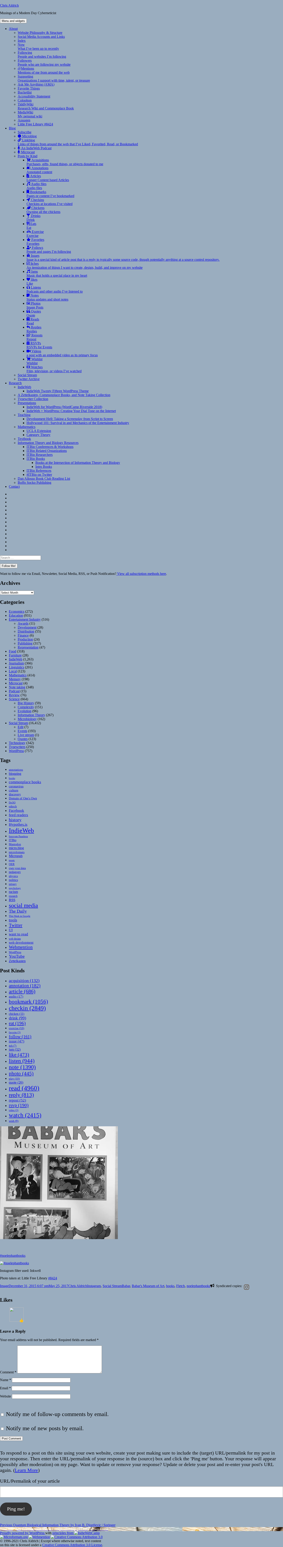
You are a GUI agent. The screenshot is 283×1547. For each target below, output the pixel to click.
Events (22, 731)
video (13, 1110)
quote (16, 1082)
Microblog (29, 136)
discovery (15, 794)
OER (12, 864)
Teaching (24, 415)
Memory (15, 679)
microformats (17, 852)
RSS (12, 900)
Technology (17, 743)
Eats (31, 226)
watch (25, 1115)
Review (14, 695)
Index (22, 40)
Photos (35, 305)
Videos (62, 353)
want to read (18, 934)
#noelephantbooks (12, 1255)
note (22, 1067)
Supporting (54, 78)
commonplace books (25, 782)
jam (15, 1050)
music (12, 860)
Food (12, 651)
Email (5, 1388)
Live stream (26, 735)
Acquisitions (65, 162)
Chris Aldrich (9, 5)
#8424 (52, 1278)
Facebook (16, 810)
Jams (57, 273)
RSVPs (39, 345)
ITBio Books (36, 459)
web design (15, 938)
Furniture (15, 655)
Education (16, 615)
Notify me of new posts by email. (45, 1428)
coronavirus (16, 786)
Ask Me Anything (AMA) (36, 84)
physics (13, 876)
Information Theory (31, 715)
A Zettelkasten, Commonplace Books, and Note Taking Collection (64, 395)
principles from (63, 1533)
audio (16, 996)
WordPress (16, 751)
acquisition (24, 980)
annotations (16, 769)
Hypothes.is (18, 824)
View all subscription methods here (141, 574)
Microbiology (27, 719)
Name (5, 1380)
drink (17, 1018)
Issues (123, 257)
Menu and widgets (13, 21)
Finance (23, 635)
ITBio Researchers (40, 455)
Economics (16, 611)
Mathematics (26, 427)
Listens (55, 289)
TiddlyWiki (46, 106)
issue (16, 1041)
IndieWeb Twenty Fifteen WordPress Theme (58, 391)
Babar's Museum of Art (148, 1286)
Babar (126, 1286)
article (22, 991)
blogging (15, 774)
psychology (15, 888)
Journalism (16, 663)
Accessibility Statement (34, 96)
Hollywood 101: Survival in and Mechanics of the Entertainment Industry (78, 423)
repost (17, 1100)
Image (4, 1286)
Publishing (25, 643)
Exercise (35, 234)
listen (21, 1061)
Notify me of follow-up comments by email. (57, 1414)
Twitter (15, 925)
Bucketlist (25, 92)
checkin (27, 1008)
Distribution (26, 631)
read (24, 1088)
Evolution (24, 711)
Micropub (16, 856)
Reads (33, 321)
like (19, 1055)
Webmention (21, 947)
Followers (44, 62)
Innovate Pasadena (18, 836)
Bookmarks (50, 194)
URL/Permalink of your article (30, 1481)
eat (17, 1023)
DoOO (12, 802)
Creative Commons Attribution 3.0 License (72, 1545)
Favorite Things (29, 88)
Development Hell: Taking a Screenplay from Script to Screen (70, 419)
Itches (85, 265)
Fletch (180, 1286)
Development (27, 627)
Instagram (94, 1286)
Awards (23, 623)
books (12, 778)
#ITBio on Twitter (39, 474)
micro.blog (16, 848)
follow (20, 1036)
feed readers (18, 815)
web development (21, 942)
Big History (26, 703)
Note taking (17, 687)
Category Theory (38, 435)
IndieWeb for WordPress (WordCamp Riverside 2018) (64, 407)
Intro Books (43, 466)
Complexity (26, 707)
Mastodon (15, 844)
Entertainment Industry (25, 619)
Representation (28, 647)
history (15, 819)
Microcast (27, 152)
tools (13, 920)
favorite (15, 1032)
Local (13, 671)
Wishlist (34, 361)
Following (42, 54)
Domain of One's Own (23, 798)
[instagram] (245, 1287)
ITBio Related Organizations (47, 451)
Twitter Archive (29, 379)
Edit (20, 727)
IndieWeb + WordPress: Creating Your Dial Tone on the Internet (71, 411)
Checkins (50, 202)
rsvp (19, 1105)
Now (38, 46)
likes (32, 281)
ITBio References (39, 470)
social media (23, 905)
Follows (49, 249)
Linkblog (78, 142)
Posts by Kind (27, 156)
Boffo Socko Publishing (34, 482)
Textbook (24, 439)
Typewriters (17, 747)
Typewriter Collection (33, 399)
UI (11, 930)
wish (13, 1121)
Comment (8, 1372)
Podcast (14, 691)
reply (21, 1095)
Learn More (26, 1470)
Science (14, 699)
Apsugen (24, 120)
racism (13, 892)
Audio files (36, 186)
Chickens (43, 210)
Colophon (25, 100)
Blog (12, 128)
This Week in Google (19, 916)
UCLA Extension (39, 431)
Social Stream (27, 375)
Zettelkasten (17, 961)
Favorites (35, 242)
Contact (14, 486)
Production (25, 639)
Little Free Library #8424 (35, 124)
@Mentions (44, 70)
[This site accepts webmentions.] (39, 1537)
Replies (34, 329)
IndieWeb (24, 387)
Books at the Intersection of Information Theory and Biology (77, 462)
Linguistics (16, 667)
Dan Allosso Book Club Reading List (44, 478)
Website (5, 1396)
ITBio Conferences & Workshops (50, 447)
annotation (24, 985)
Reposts (34, 337)
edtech (13, 806)
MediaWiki (30, 114)
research (13, 896)
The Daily (18, 911)
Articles (48, 178)
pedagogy (15, 872)
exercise (16, 1028)
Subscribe (24, 132)
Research (15, 383)
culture (13, 790)
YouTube (17, 956)
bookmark (28, 1001)
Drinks (33, 218)
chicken (16, 1013)
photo (21, 1073)
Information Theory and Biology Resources (48, 443)
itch (12, 1045)
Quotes (34, 313)
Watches (54, 369)
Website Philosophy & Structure (40, 33)
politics (13, 880)
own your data (17, 868)
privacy (13, 884)
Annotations (39, 170)
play (14, 1078)
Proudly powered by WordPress (22, 1533)
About (13, 29)
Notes (47, 297)
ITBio (12, 840)
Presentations (27, 403)
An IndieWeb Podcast (36, 148)
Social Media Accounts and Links (41, 36)
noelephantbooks (198, 1286)
